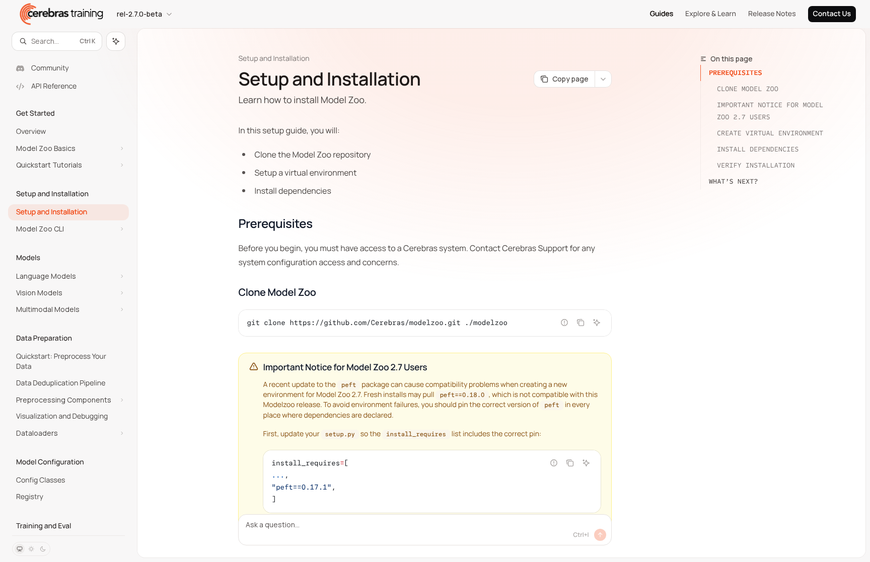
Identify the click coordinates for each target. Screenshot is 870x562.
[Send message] (600, 535)
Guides (661, 14)
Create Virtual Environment (770, 133)
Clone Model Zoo (747, 89)
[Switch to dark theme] (43, 549)
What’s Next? (733, 181)
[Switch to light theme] (31, 549)
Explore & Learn (710, 14)
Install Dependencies (758, 149)
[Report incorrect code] (564, 322)
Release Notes (772, 14)
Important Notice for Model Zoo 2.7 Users (772, 111)
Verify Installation (755, 165)
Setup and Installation (273, 58)
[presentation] (68, 292)
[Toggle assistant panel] (116, 41)
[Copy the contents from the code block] (580, 322)
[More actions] (603, 79)
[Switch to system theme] (20, 549)
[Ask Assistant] (596, 322)
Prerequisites (735, 72)
